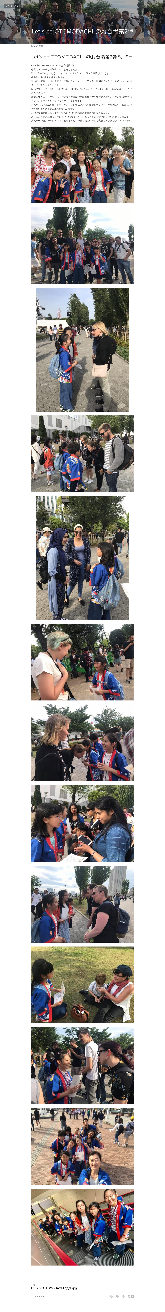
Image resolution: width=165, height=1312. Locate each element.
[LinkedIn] (123, 1296)
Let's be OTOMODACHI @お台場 (54, 1288)
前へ (35, 1285)
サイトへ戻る (12, 6)
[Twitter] (117, 1296)
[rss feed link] (132, 1296)
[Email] (129, 1296)
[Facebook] (111, 1296)
